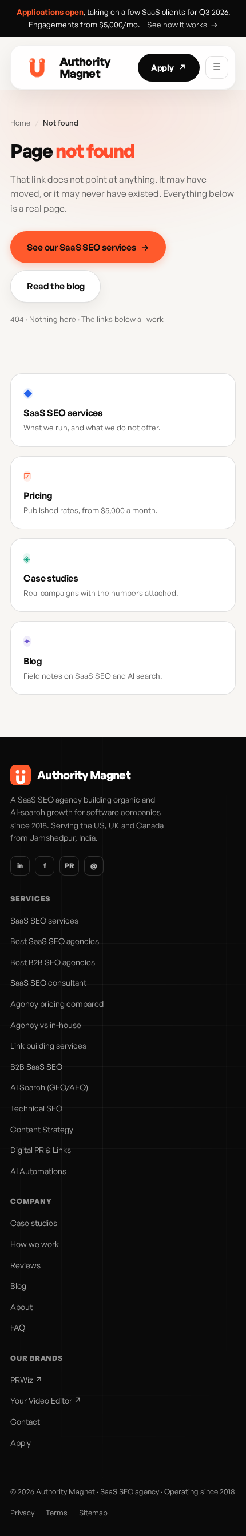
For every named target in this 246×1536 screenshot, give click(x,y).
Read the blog (55, 286)
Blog (18, 1286)
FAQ (17, 1327)
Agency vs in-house (45, 1025)
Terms (57, 1512)
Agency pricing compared (57, 1004)
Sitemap (93, 1512)
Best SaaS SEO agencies (54, 941)
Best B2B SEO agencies (52, 962)
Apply (169, 67)
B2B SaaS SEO (36, 1066)
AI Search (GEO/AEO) (49, 1087)
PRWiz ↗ (26, 1380)
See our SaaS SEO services (88, 247)
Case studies (33, 1223)
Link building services (48, 1045)
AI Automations (38, 1171)
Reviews (25, 1265)
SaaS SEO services (44, 920)
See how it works (182, 24)
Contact (25, 1421)
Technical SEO (36, 1108)
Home (20, 122)
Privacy (22, 1512)
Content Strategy (41, 1129)
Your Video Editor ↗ (45, 1400)
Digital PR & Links (40, 1150)
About (21, 1307)
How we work (34, 1244)
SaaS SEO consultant (48, 982)
